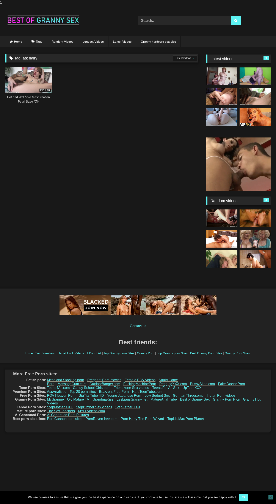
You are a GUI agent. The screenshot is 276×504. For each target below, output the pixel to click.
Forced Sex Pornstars (40, 353)
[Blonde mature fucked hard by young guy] (221, 259)
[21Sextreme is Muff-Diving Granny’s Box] (255, 96)
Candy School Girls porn (91, 388)
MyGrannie (55, 399)
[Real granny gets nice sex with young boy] (255, 76)
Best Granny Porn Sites (206, 353)
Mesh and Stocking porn (65, 380)
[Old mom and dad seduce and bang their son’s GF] (221, 218)
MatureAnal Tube (164, 399)
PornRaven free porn (102, 419)
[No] (270, 497)
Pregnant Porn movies (104, 380)
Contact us (138, 326)
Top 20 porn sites (83, 391)
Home (18, 41)
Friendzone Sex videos (131, 388)
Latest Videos (122, 41)
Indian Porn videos (221, 395)
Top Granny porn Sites (119, 353)
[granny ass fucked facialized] (221, 239)
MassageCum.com (72, 384)
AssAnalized (56, 391)
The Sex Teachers (61, 411)
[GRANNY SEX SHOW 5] (255, 239)
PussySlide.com (202, 384)
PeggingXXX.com (173, 384)
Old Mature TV (78, 399)
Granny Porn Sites (237, 353)
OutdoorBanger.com (104, 384)
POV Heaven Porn (61, 395)
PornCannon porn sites (64, 419)
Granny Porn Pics (226, 399)
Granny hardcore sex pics (158, 41)
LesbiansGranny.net (132, 399)
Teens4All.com (58, 388)
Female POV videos (140, 380)
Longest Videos (93, 41)
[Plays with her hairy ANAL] (221, 117)
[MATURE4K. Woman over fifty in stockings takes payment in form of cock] (255, 117)
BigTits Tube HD (91, 395)
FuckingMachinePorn (139, 384)
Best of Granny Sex (195, 399)
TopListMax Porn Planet (185, 419)
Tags (39, 41)
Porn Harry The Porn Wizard (142, 419)
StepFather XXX (127, 407)
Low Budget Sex (157, 395)
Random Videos (62, 41)
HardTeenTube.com (147, 391)
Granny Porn (145, 353)
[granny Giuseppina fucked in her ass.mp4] (221, 76)
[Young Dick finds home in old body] (221, 96)
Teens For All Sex (165, 388)
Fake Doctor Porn (231, 384)
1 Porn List (93, 353)
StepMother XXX (60, 407)
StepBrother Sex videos (94, 407)
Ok (244, 497)
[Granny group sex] (255, 218)
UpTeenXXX (192, 388)
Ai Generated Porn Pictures (68, 415)
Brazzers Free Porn (114, 391)
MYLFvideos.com (91, 411)
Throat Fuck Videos (70, 353)
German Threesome (188, 395)
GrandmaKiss (103, 399)
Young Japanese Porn (124, 395)
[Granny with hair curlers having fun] (255, 259)
